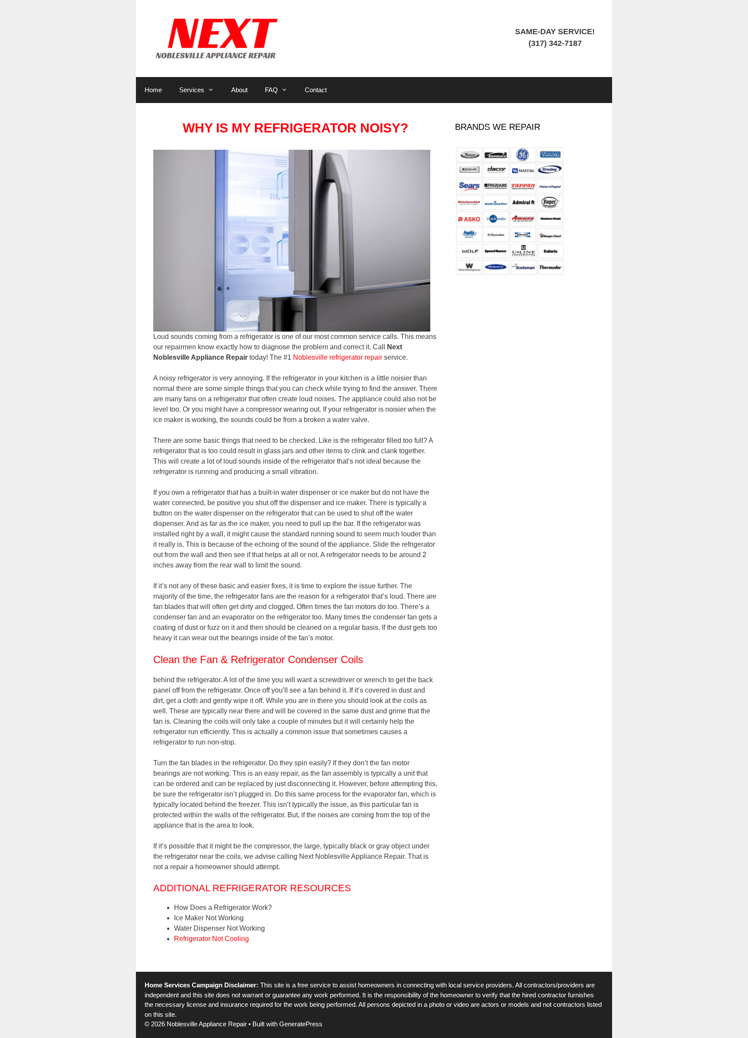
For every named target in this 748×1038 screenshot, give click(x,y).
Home (153, 89)
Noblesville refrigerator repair (337, 357)
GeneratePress (300, 1024)
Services (191, 89)
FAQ (271, 89)
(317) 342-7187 (555, 43)
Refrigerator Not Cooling (211, 938)
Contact (316, 89)
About (239, 89)
